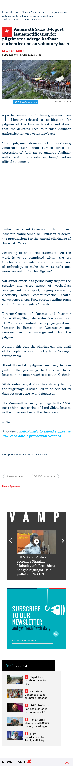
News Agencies (13, 51)
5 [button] (48, 583)
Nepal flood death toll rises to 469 (35, 680)
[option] (36, 553)
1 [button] (25, 583)
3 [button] (37, 583)
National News (19, 12)
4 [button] (42, 583)
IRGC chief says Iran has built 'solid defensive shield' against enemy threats (37, 712)
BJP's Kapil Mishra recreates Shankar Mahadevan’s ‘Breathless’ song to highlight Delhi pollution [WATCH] (36, 565)
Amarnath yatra (15, 476)
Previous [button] (10, 538)
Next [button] (63, 538)
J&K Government (45, 476)
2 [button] (31, 583)
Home (5, 12)
